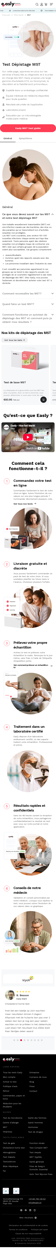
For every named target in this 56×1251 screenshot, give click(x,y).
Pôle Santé (18, 15)
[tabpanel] (28, 234)
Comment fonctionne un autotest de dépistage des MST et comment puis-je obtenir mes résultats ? (27, 318)
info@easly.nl (35, 1202)
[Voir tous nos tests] (35, 503)
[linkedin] (30, 1210)
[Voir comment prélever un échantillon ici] (51, 666)
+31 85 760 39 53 (37, 1199)
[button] (28, 216)
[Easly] (11, 4)
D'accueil (6, 15)
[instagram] (21, 1210)
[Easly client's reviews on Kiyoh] (28, 979)
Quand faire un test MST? (18, 304)
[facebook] (26, 1210)
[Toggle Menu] (52, 4)
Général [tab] (7, 138)
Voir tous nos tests (23, 504)
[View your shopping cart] (46, 4)
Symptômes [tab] (25, 138)
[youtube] (35, 1210)
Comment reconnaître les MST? (21, 293)
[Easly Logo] (14, 1059)
